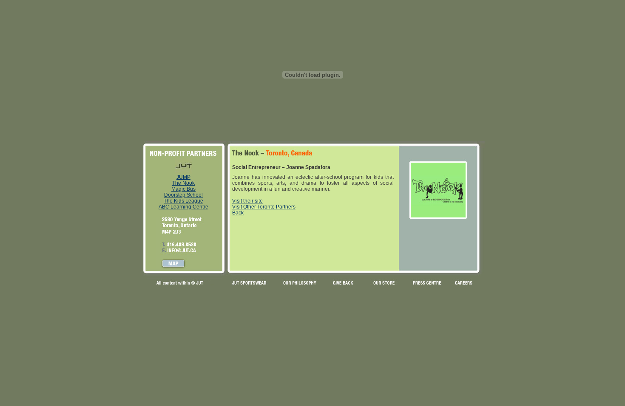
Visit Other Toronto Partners (263, 207)
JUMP (183, 177)
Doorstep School (183, 195)
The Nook (183, 183)
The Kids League (183, 201)
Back (238, 213)
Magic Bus (183, 189)
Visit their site (247, 201)
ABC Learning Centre (183, 207)
